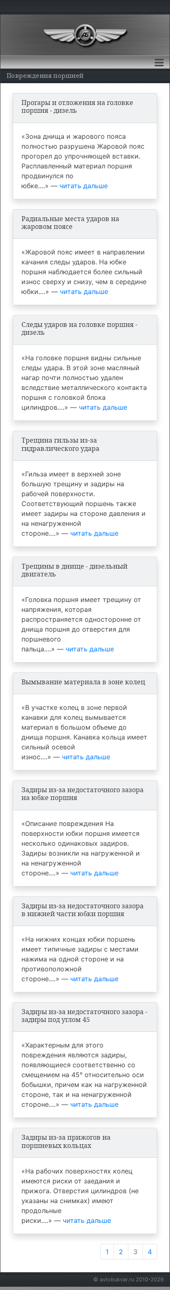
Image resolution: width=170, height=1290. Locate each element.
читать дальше (83, 186)
